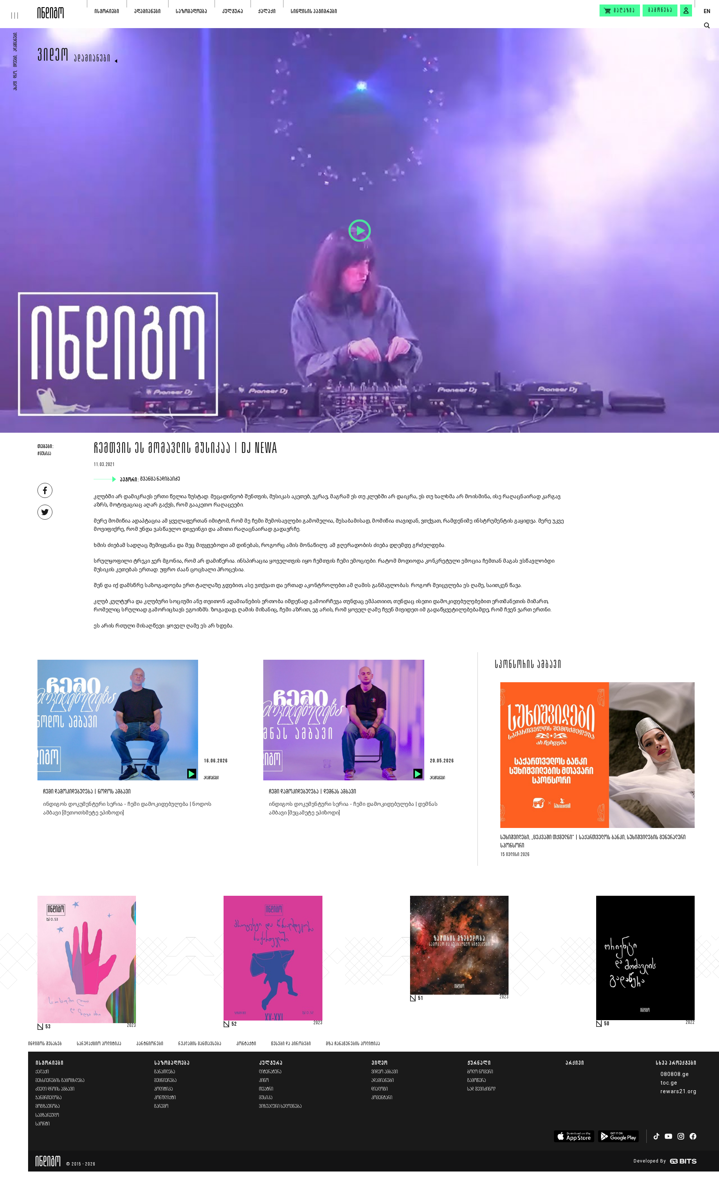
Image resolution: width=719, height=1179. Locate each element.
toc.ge (669, 1083)
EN (707, 11)
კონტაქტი (246, 1044)
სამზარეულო (47, 1115)
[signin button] (686, 10)
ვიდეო (53, 57)
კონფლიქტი (165, 1098)
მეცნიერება (165, 1080)
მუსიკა (266, 1098)
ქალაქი (267, 11)
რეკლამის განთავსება (199, 1044)
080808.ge (675, 1074)
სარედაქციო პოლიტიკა (99, 1044)
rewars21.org (679, 1091)
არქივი (574, 1062)
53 (48, 1027)
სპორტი (43, 1124)
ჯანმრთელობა (49, 1098)
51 (420, 998)
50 (606, 1024)
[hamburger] (18, 9)
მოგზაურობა (48, 1106)
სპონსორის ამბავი (528, 665)
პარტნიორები (149, 1044)
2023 (131, 1025)
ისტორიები (106, 11)
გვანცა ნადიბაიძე (161, 479)
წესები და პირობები (291, 1044)
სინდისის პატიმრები (314, 11)
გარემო (161, 1106)
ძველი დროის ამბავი (55, 1089)
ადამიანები (147, 11)
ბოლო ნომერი (480, 1072)
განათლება (164, 1072)
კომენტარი (381, 1098)
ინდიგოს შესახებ (45, 1044)
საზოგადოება (191, 11)
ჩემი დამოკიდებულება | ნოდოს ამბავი (87, 792)
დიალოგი (379, 1089)
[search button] (707, 25)
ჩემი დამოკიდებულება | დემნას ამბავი (312, 792)
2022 (690, 1022)
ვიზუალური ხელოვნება (280, 1106)
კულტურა (232, 11)
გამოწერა (660, 10)
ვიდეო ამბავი (384, 1072)
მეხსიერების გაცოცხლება (60, 1080)
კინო (264, 1080)
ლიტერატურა (270, 1072)
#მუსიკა (44, 454)
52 (234, 1024)
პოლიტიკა (163, 1089)
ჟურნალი (479, 1062)
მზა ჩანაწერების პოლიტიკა (353, 1044)
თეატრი (266, 1089)
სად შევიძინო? (481, 1089)
